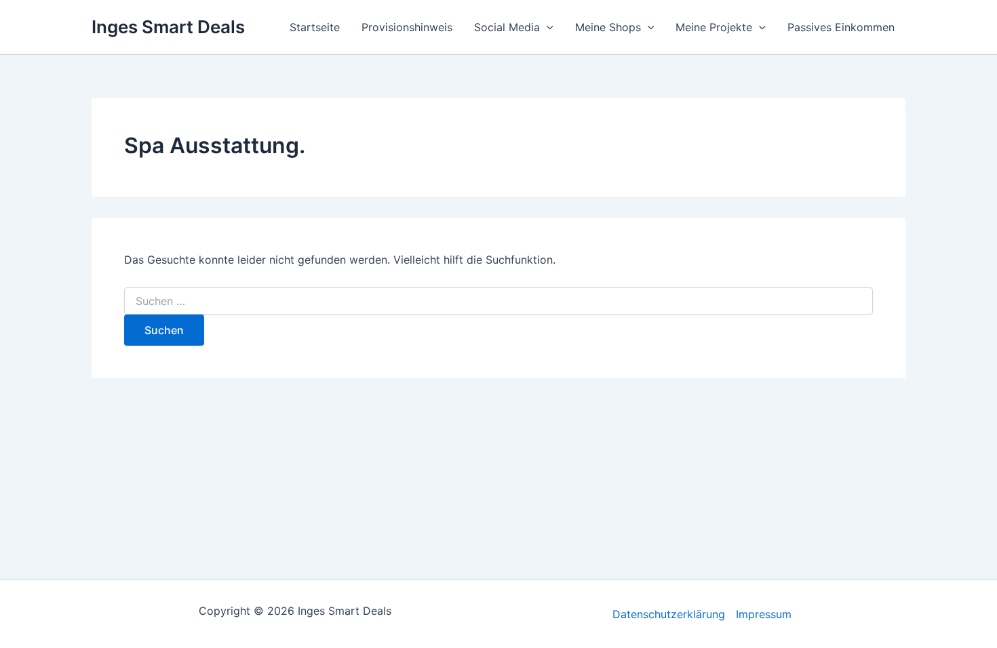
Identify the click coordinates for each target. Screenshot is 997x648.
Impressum (763, 614)
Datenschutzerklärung (668, 614)
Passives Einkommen (841, 27)
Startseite (315, 27)
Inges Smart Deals (168, 26)
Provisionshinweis (406, 27)
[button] (546, 27)
